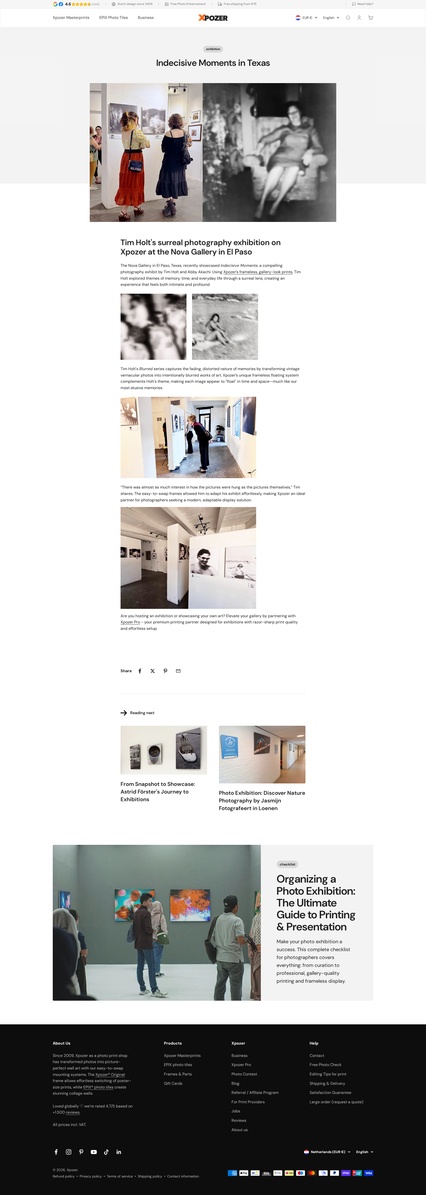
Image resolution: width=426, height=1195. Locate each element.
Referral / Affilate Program (255, 1092)
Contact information (183, 1176)
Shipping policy (150, 1176)
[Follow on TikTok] (106, 1152)
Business (146, 17)
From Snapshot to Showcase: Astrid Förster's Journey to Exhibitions (158, 791)
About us (239, 1129)
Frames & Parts (178, 1074)
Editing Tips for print (328, 1074)
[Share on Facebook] (140, 671)
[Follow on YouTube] (93, 1152)
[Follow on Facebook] (56, 1152)
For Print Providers (248, 1101)
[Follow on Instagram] (68, 1152)
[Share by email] (178, 671)
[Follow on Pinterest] (81, 1152)
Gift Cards (173, 1083)
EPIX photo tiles (178, 1064)
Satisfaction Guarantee (330, 1092)
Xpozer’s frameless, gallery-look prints (257, 271)
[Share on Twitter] (153, 671)
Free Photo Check (325, 1064)
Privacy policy (91, 1176)
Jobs (235, 1111)
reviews (73, 1112)
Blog (235, 1083)
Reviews (238, 1120)
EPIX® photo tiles (98, 1087)
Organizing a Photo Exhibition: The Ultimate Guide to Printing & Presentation (316, 903)
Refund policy (64, 1176)
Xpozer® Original (110, 1074)
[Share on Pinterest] (165, 671)
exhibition (213, 49)
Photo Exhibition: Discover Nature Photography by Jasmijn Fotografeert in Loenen (262, 800)
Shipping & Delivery (327, 1083)
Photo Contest (244, 1074)
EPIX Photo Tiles (113, 17)
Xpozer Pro (130, 622)
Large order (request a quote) (336, 1101)
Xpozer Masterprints (71, 17)
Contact (317, 1055)
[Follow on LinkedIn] (119, 1152)
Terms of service (120, 1176)
